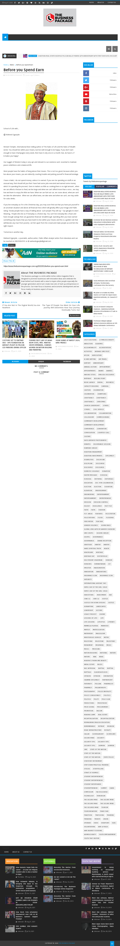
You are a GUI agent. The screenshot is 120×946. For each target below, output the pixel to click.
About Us (15, 852)
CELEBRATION (98, 390)
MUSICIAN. (96, 649)
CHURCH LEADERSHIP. (92, 405)
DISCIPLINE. (88, 463)
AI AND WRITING (90, 359)
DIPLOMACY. (110, 456)
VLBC (114, 823)
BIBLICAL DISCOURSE (106, 375)
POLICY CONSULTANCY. (92, 695)
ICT (109, 564)
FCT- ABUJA (88, 514)
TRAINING (110, 815)
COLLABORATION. (105, 413)
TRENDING (88, 819)
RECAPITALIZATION (107, 718)
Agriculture (97, 355)
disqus (41, 362)
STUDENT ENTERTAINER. (93, 784)
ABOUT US (8, 43)
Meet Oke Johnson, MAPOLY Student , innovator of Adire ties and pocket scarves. (103, 914)
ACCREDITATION (105, 347)
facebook (67, 362)
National (103, 653)
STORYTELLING (98, 769)
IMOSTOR (87, 568)
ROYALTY (107, 730)
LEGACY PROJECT (90, 614)
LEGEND (102, 614)
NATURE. (87, 657)
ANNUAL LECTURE (90, 367)
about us (101, 2)
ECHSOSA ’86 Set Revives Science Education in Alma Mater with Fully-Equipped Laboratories (106, 222)
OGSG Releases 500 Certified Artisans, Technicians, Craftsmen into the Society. (104, 283)
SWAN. (112, 788)
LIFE (102, 618)
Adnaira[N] (75, 249)
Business (54, 43)
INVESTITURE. (89, 595)
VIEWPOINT (105, 823)
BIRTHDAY (87, 378)
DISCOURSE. (100, 467)
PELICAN (98, 684)
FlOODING (110, 517)
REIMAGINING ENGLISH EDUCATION (97, 722)
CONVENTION (102, 429)
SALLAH (87, 734)
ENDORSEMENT (101, 490)
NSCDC (100, 664)
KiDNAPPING (88, 606)
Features (19, 43)
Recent (88, 187)
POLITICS (87, 699)
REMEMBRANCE (89, 726)
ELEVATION (108, 487)
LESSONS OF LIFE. (91, 618)
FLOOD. (100, 517)
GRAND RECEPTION (104, 541)
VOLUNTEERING (89, 827)
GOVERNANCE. (89, 541)
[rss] (39, 2)
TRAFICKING (99, 815)
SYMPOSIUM (88, 792)
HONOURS (88, 564)
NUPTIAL (101, 668)
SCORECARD (111, 734)
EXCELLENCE (97, 506)
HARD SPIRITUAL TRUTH (92, 548)
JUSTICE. (111, 603)
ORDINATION (108, 676)
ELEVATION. (88, 490)
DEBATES (87, 444)
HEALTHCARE (88, 552)
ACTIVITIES (88, 351)
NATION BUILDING (90, 653)
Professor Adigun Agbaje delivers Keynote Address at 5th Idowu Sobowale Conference (105, 323)
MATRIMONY (88, 633)
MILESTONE (99, 641)
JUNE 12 (87, 599)
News (101, 657)
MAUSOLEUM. (100, 633)
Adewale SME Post (102, 351)
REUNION (110, 726)
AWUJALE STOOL (90, 375)
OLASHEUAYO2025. (101, 672)
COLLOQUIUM (89, 417)
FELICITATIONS (89, 517)
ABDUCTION (88, 344)
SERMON (102, 745)
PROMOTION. (89, 711)
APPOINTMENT (105, 367)
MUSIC (109, 645)
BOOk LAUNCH (89, 382)
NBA (94, 657)
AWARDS (109, 371)
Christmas (101, 402)
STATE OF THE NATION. (98, 749)
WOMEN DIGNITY (90, 834)
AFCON (86, 355)
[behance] (43, 2)
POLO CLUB (106, 699)
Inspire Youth (96, 43)
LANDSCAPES (101, 606)
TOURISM (104, 807)
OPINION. (97, 676)
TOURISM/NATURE (90, 811)
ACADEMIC (99, 344)
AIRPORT (87, 363)
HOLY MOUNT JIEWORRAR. (93, 560)
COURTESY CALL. (104, 432)
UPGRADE (87, 823)
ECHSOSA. (88, 479)
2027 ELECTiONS (90, 340)
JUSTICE (105, 599)
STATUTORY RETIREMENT (93, 761)
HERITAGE (99, 552)
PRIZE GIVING (89, 707)
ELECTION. (98, 487)
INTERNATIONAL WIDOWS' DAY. (95, 583)
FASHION (102, 510)
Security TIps (89, 742)
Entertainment (103, 494)
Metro (12, 65)
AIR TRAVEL (103, 359)
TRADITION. (88, 815)
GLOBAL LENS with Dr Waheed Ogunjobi (99, 529)
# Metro (12, 245)
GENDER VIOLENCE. (91, 525)
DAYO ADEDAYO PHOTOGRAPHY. (95, 440)
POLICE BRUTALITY (104, 691)
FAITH (86, 510)
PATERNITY (88, 684)
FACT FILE (108, 506)
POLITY (96, 699)
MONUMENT (88, 645)
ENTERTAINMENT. (90, 498)
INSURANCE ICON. (106, 575)
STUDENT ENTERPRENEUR (93, 776)
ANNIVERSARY (98, 363)
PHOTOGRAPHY (89, 691)
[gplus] (23, 2)
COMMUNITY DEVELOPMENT (94, 421)
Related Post (9, 316)
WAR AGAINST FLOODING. (93, 830)
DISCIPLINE (101, 460)
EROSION (87, 502)
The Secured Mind (91, 807)
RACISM (99, 711)
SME (85, 749)
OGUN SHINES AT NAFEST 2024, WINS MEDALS (68, 341)
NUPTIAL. (110, 668)
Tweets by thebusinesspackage (95, 181)
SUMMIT (104, 788)
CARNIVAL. (105, 386)
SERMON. (111, 745)
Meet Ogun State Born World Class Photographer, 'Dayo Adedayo (103, 926)
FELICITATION (110, 514)
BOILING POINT (99, 378)
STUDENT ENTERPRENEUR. (93, 780)
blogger (15, 362)
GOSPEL (87, 537)
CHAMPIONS (102, 394)
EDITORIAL (98, 479)
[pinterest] (27, 2)
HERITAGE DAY (89, 556)
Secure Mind (89, 738)
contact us (112, 2)
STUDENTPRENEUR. (91, 788)
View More (76, 315)
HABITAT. (107, 545)
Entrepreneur (81, 43)
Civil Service (99, 409)
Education (88, 483)
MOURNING (100, 645)
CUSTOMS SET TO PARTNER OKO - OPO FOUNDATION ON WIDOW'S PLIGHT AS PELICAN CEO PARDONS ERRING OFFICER (14, 344)
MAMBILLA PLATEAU (91, 626)
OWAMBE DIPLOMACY (91, 680)
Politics (107, 695)
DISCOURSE (88, 467)
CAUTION (87, 390)
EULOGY (87, 506)
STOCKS (87, 769)
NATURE (113, 653)
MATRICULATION (99, 630)
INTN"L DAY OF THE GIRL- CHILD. (96, 591)
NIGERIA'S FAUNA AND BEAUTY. (95, 660)
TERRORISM (101, 796)
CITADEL (106, 405)
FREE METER (88, 521)
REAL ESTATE (19, 56)
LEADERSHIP (88, 610)
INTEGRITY (88, 579)
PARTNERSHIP (107, 680)
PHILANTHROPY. (101, 688)
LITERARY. (111, 622)
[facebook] (15, 2)
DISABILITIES (89, 460)
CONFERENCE (89, 429)
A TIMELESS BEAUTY (107, 340)
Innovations (101, 572)
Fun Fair (99, 521)
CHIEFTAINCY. (89, 402)
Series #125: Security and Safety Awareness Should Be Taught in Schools (104, 248)
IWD (110, 595)
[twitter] (19, 2)
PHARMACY (88, 688)
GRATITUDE (88, 545)
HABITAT (98, 545)
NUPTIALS (87, 672)
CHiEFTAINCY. (101, 398)
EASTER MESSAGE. (91, 475)
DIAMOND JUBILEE (90, 448)
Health (106, 548)
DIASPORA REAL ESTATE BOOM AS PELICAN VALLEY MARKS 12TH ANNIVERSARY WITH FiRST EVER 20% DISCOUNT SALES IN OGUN (69, 56)
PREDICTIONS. (89, 703)
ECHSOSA (103, 475)
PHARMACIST (108, 684)
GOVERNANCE (98, 537)
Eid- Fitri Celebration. (104, 483)
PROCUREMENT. (103, 707)
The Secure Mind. (107, 803)
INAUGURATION (99, 568)
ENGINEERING (89, 494)
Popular (100, 187)
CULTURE (87, 436)
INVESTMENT (101, 595)
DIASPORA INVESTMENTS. (93, 456)
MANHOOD (105, 626)
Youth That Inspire (91, 838)
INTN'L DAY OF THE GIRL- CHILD (95, 587)
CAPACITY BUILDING (91, 386)
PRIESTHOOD (102, 703)
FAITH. (93, 510)
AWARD (101, 371)
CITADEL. (87, 409)
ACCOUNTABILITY (90, 347)
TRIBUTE (98, 819)
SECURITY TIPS (103, 742)
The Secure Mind (91, 800)
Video (96, 823)
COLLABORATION (90, 413)
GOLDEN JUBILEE (103, 533)
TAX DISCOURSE (102, 792)
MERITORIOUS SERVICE (92, 637)
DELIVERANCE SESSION (102, 444)
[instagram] (47, 2)
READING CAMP (89, 715)
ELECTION (87, 487)
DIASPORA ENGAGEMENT (93, 452)
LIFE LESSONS (89, 622)
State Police (109, 757)
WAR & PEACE (103, 827)
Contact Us (27, 852)
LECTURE (99, 610)
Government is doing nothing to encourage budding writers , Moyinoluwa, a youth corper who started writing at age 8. (103, 872)
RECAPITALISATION (91, 718)
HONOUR (109, 560)
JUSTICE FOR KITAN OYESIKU (94, 603)
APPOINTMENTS (90, 371)
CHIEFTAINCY (89, 398)
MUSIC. (87, 649)
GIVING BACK (106, 525)
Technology (66, 43)
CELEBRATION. (89, 394)
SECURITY (100, 738)
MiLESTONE (88, 641)
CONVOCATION (89, 432)
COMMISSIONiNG (103, 417)
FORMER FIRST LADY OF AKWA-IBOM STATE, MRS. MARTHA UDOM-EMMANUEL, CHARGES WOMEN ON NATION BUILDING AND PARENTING (40, 345)
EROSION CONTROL (101, 502)
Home (91, 2)
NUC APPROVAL (89, 668)
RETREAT (101, 726)
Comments (112, 187)
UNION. (106, 819)
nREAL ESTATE (89, 664)
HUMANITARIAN (99, 564)
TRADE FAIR (104, 811)
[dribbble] (35, 2)
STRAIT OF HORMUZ (91, 773)
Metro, (37, 75)
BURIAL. (100, 382)
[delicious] (52, 2)
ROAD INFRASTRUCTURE (93, 730)
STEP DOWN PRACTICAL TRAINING (96, 765)
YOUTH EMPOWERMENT (107, 834)
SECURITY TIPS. (90, 745)
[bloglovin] (31, 2)
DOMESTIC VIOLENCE (91, 471)
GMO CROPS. (89, 533)
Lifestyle (43, 43)
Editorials (31, 43)
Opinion (87, 676)
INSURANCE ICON (90, 575)
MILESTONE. (111, 641)
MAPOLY (87, 630)
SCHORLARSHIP (98, 734)
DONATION (106, 471)
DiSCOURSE (100, 463)
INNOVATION (88, 572)
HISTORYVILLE (102, 556)
